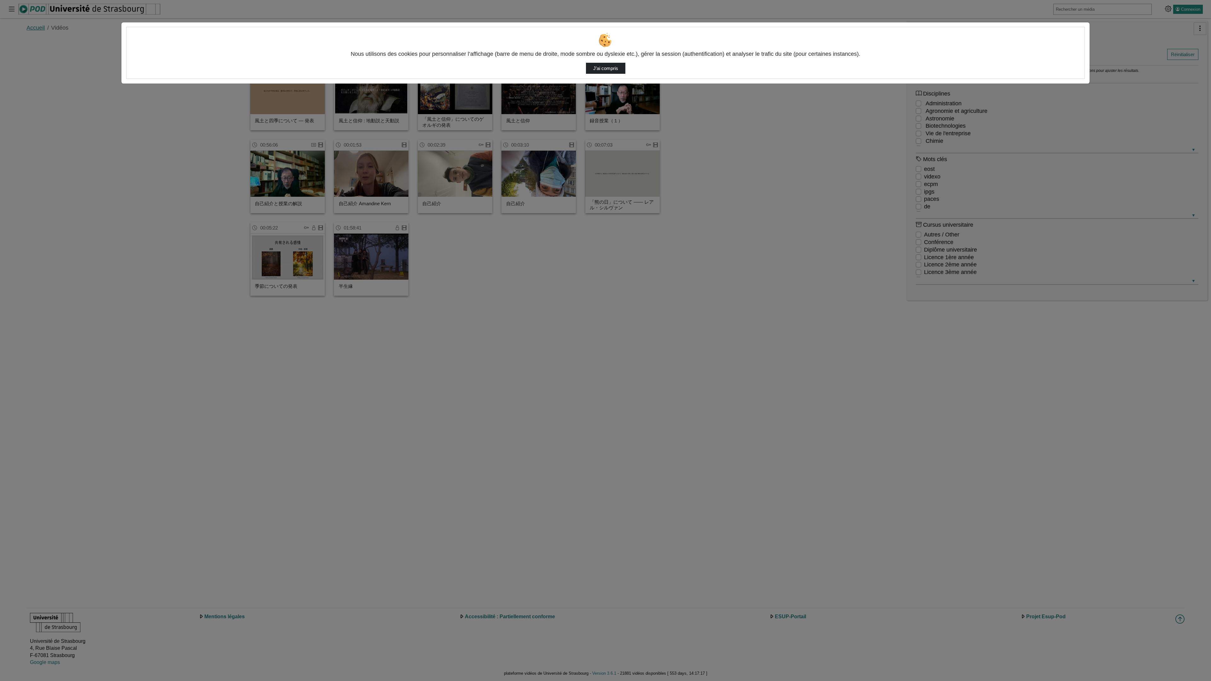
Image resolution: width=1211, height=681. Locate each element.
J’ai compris (605, 68)
